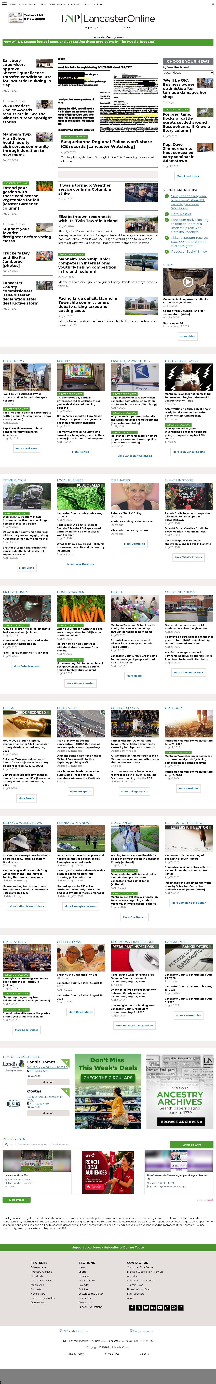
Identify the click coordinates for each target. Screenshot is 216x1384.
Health (117, 592)
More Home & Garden (80, 683)
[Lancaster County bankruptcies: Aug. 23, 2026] (189, 958)
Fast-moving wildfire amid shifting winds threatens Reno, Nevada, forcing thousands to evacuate (25, 874)
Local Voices (14, 942)
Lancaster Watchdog (130, 361)
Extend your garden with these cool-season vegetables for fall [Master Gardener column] (21, 198)
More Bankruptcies (188, 1015)
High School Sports (182, 361)
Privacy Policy (76, 1353)
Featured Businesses (21, 1057)
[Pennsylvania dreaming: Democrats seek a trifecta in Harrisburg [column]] (27, 958)
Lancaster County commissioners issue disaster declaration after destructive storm (20, 293)
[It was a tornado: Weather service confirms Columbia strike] (141, 192)
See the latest (178, 67)
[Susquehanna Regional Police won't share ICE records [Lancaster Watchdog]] (108, 95)
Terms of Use (111, 1353)
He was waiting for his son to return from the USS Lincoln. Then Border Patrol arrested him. (26, 889)
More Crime (26, 567)
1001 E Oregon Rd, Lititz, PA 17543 (47, 1067)
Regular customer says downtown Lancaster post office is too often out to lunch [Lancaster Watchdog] (134, 401)
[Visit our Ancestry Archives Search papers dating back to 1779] (179, 1091)
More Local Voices (26, 1029)
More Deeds (26, 798)
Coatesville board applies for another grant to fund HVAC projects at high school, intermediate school (189, 640)
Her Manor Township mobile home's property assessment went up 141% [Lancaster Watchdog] (134, 439)
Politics (64, 361)
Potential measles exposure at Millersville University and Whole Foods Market (131, 643)
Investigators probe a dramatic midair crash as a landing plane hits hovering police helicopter (81, 874)
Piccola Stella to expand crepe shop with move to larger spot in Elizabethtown (188, 516)
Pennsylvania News (74, 823)
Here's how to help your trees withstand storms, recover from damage (77, 647)
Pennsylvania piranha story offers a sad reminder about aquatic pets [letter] (187, 870)
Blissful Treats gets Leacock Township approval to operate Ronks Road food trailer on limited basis (188, 656)
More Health (135, 675)
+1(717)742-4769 (39, 1103)
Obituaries (120, 480)
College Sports (125, 708)
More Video (187, 336)
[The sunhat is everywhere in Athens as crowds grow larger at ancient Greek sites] (27, 838)
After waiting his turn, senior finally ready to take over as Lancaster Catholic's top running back (187, 412)
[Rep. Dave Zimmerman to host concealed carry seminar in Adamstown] (205, 147)
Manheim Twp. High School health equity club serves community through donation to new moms (26, 144)
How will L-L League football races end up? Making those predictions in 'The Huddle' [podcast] (79, 42)
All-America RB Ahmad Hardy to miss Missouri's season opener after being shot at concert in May (135, 759)
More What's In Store (188, 557)
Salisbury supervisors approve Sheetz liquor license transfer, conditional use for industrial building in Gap (27, 72)
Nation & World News (22, 823)
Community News (180, 592)
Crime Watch (14, 480)
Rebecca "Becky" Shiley (189, 251)
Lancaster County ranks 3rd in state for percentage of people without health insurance (134, 659)
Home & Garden (70, 592)
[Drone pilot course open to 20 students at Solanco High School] (189, 608)
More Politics (80, 451)
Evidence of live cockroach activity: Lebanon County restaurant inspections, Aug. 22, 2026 (133, 993)
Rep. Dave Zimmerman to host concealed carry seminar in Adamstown (179, 152)
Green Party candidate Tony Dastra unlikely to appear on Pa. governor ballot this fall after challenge (79, 419)
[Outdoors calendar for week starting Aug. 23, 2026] (189, 723)
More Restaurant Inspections (134, 1025)
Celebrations (69, 942)
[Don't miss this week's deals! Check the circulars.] (108, 1091)
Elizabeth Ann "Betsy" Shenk (129, 530)
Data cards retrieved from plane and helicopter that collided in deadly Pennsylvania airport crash (80, 859)
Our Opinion (122, 823)
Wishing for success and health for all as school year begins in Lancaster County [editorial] (135, 859)
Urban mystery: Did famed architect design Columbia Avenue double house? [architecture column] (80, 667)
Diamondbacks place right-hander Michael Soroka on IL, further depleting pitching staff (79, 759)
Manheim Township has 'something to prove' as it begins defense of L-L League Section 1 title (188, 397)
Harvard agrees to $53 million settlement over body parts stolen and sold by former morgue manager (80, 889)
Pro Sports (67, 708)
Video (168, 265)
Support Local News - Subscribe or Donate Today (108, 1247)
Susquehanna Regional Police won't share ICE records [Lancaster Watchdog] (106, 144)
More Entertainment (27, 666)
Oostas (34, 1091)
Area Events (14, 1139)
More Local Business (80, 564)
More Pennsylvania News (81, 906)
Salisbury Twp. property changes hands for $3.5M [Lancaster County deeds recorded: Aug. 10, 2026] (25, 762)
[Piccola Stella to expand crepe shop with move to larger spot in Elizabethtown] (189, 496)
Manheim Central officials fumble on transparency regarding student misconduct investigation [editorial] (134, 900)
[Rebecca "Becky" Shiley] (135, 496)
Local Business (70, 480)
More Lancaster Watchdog (134, 455)
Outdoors (174, 708)
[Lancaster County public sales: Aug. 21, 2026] (81, 496)
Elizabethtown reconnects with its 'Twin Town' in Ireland (88, 218)
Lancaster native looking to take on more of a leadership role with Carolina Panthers (190, 226)
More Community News (189, 672)
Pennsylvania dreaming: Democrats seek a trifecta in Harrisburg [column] (25, 982)
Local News (13, 361)
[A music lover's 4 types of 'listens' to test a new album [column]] (27, 608)
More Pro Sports (80, 791)
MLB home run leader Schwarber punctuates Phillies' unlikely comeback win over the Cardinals (78, 775)
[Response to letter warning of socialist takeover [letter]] (189, 838)
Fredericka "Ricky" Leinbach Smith (133, 521)
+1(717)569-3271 (39, 1070)
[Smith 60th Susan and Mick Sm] (81, 958)
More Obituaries (134, 543)
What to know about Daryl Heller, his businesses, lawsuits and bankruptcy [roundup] (80, 547)
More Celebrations (80, 1012)
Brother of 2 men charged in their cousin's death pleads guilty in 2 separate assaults (25, 551)
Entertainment (16, 592)
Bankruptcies (177, 942)
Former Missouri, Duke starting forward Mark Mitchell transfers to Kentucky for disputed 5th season (133, 744)
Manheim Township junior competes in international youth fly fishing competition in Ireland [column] (87, 265)
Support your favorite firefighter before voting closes (27, 235)
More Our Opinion (134, 917)
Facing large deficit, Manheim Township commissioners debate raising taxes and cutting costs (87, 304)
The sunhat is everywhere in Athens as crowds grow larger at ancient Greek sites (26, 859)
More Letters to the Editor (189, 902)
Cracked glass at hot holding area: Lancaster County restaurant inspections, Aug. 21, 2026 (133, 1009)
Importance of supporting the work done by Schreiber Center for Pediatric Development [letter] (188, 886)
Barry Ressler (181, 214)
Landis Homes (41, 1062)
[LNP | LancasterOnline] (108, 18)
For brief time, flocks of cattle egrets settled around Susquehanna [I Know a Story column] (186, 122)
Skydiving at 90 (173, 323)
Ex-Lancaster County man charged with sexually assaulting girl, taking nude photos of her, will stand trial (25, 535)
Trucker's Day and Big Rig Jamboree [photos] (16, 259)
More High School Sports (189, 451)
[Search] (213, 4)
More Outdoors (188, 788)
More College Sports (134, 791)
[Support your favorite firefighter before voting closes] (44, 227)
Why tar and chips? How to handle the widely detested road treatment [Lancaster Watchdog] (134, 420)
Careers (144, 1353)
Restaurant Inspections (132, 942)
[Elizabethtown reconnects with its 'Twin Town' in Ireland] (141, 224)
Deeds (8, 708)
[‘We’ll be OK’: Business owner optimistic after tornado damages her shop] (205, 83)
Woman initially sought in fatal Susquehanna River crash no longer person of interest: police (26, 520)
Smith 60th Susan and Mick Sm (77, 974)
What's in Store (179, 480)
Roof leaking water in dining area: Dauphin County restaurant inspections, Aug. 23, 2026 (132, 978)
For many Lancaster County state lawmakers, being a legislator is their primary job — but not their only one (80, 435)
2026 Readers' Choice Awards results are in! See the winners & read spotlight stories (27, 114)
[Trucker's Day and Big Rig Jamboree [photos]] (44, 256)
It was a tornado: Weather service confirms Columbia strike (84, 189)
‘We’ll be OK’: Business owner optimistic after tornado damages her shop (184, 88)
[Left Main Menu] (4, 4)
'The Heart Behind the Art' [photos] (26, 652)
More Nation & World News (26, 906)
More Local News (188, 176)
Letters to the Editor (185, 823)
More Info (48, 1082)
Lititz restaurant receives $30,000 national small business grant (190, 242)
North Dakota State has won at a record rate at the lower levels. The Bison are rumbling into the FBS (134, 775)
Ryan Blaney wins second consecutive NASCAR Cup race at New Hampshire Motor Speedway (78, 744)
